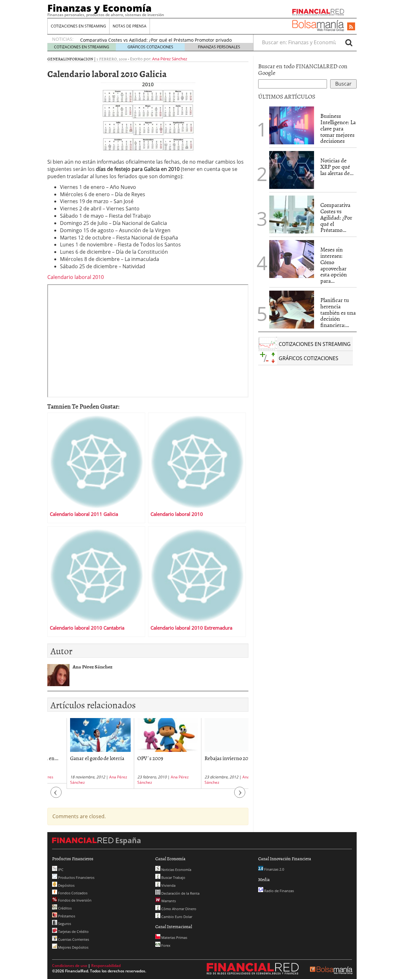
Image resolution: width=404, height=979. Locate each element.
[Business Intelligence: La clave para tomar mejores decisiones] (291, 125)
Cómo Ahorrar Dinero (178, 908)
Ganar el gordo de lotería (78, 758)
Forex (165, 945)
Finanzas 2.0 (273, 869)
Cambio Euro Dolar (176, 916)
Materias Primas (173, 937)
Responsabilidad (106, 965)
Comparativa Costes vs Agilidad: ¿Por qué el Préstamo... (336, 217)
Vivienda (167, 885)
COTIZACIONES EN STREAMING (78, 26)
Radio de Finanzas (278, 890)
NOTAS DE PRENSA (129, 26)
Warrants (168, 900)
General (56, 59)
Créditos (64, 908)
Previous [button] (56, 795)
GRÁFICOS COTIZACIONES (150, 47)
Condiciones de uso (69, 965)
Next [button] (240, 795)
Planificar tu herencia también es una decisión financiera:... (338, 312)
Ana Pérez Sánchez (169, 59)
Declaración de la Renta (179, 893)
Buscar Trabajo (172, 877)
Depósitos (65, 885)
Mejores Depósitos (72, 947)
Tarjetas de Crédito (73, 931)
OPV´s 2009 (131, 758)
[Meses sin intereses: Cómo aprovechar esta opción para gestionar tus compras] (291, 259)
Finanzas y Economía (99, 8)
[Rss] (351, 26)
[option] (81, 753)
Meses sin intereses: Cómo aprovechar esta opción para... (333, 265)
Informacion (79, 59)
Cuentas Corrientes (73, 939)
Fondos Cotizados (72, 893)
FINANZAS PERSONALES (219, 47)
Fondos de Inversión (74, 900)
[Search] (348, 42)
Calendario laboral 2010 (75, 277)
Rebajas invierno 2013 (209, 758)
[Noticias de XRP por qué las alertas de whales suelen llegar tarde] (291, 170)
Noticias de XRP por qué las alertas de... (337, 166)
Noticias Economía (175, 869)
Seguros (64, 923)
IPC (60, 869)
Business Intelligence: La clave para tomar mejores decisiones (338, 128)
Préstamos (66, 916)
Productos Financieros (75, 877)
